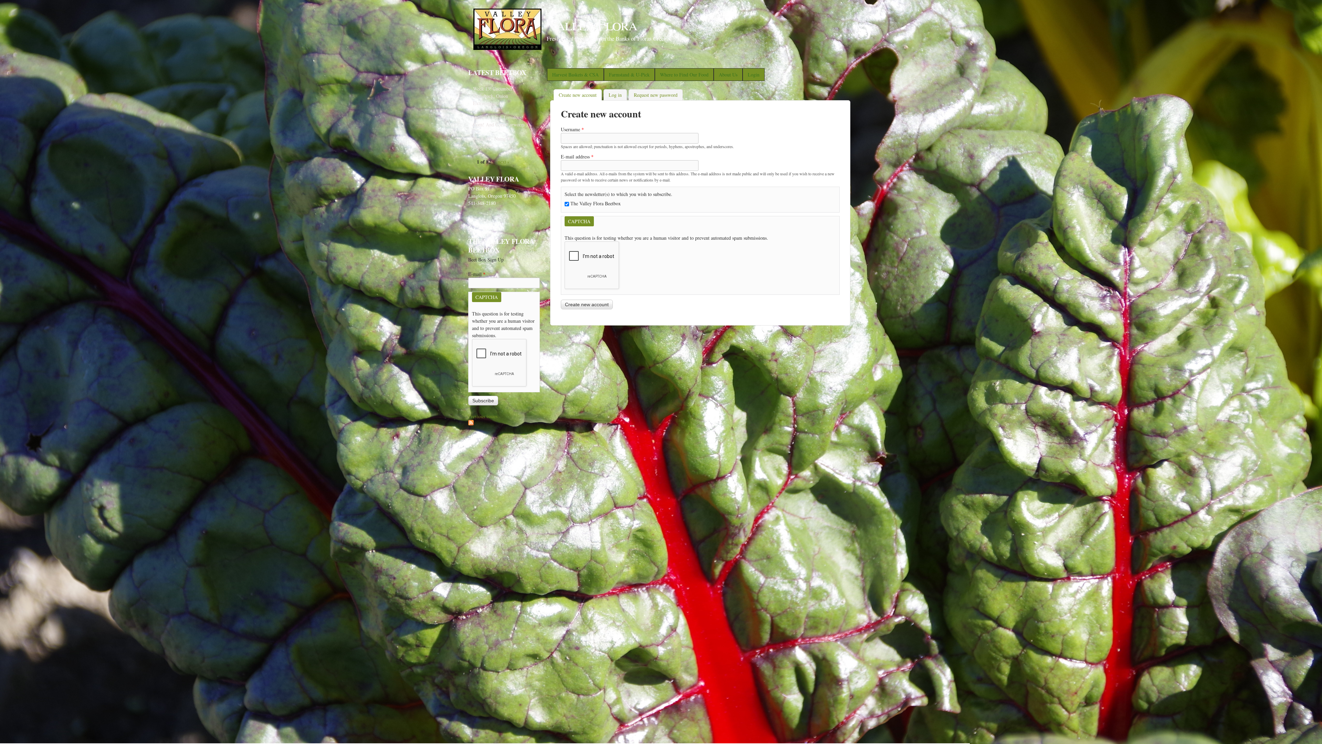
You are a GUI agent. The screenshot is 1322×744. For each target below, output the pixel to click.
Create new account (580, 95)
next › (503, 161)
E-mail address (577, 156)
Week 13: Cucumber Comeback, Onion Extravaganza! (493, 95)
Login (753, 74)
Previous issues (482, 416)
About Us (728, 74)
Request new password (656, 95)
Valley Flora (592, 23)
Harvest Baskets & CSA (575, 74)
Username (572, 129)
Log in (615, 95)
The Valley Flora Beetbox (595, 203)
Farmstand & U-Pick (629, 74)
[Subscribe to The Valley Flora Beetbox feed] (471, 423)
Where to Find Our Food (684, 74)
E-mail (476, 274)
